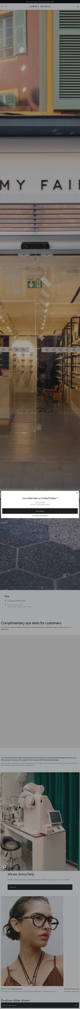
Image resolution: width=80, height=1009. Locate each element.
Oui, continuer (40, 511)
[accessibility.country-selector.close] (77, 493)
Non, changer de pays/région (40, 515)
